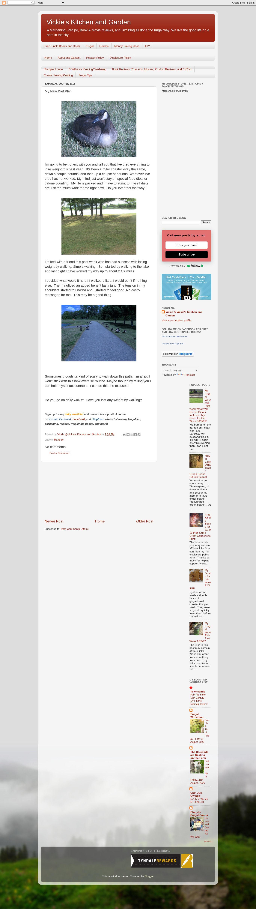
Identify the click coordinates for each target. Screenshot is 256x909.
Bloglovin (98, 419)
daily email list (74, 414)
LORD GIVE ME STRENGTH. (199, 800)
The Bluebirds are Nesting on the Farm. (199, 755)
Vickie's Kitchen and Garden (88, 22)
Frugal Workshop (197, 716)
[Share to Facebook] (135, 434)
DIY (147, 46)
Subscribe (187, 254)
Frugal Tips (85, 75)
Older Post (144, 521)
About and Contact (69, 57)
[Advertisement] (99, 490)
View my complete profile (176, 320)
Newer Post (54, 521)
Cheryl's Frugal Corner (199, 814)
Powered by (177, 265)
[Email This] (125, 434)
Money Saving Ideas (126, 46)
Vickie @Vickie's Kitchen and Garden (184, 314)
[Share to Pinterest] (139, 434)
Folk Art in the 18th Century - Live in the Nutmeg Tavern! (199, 699)
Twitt (52, 419)
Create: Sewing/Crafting (58, 75)
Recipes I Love (53, 69)
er (56, 419)
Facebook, (79, 419)
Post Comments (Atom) (75, 529)
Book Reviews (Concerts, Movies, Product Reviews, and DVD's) (152, 69)
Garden (104, 46)
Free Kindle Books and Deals (62, 46)
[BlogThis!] (128, 434)
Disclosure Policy (120, 57)
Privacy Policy (95, 57)
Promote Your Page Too (172, 343)
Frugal (90, 46)
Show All (207, 841)
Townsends (197, 691)
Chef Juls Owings (196, 794)
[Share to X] (132, 434)
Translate (189, 374)
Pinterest (65, 419)
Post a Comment (59, 453)
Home (48, 57)
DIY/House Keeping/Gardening (87, 69)
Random (59, 439)
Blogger (149, 876)
